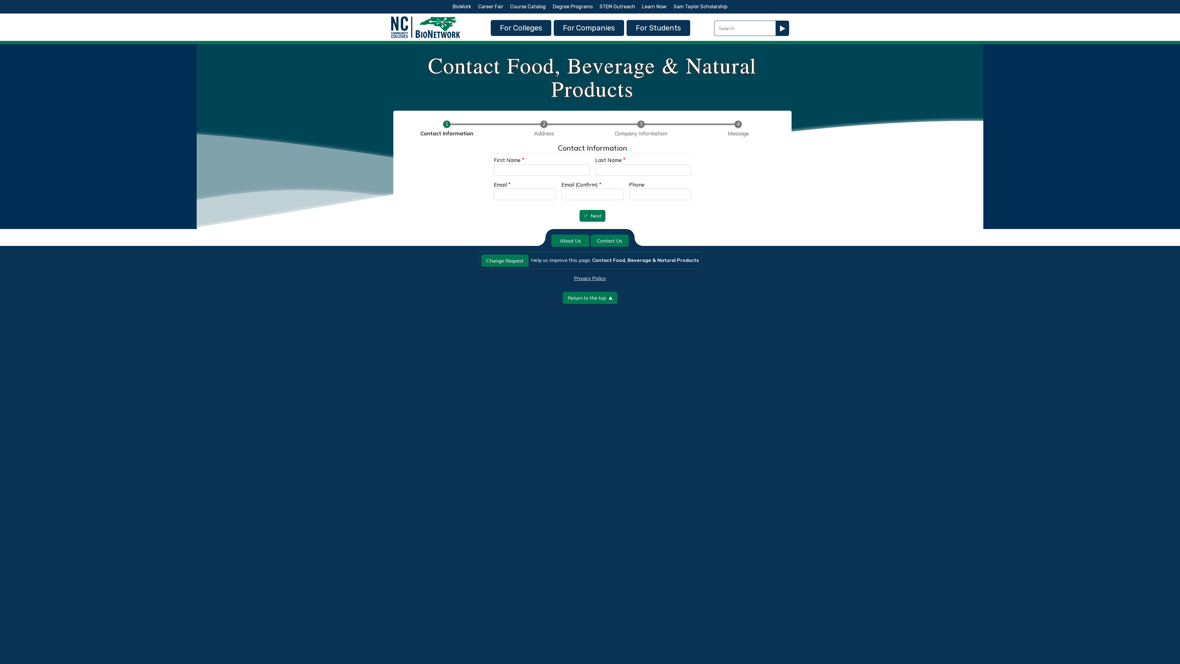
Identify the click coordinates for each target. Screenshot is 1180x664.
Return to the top (587, 298)
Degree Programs (573, 7)
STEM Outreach (617, 7)
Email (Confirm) (579, 184)
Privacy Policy (590, 278)
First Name (507, 160)
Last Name (608, 160)
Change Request (505, 261)
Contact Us (609, 241)
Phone (636, 184)
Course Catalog (528, 7)
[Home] (425, 18)
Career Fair (490, 7)
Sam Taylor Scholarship (700, 7)
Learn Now (654, 7)
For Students (658, 28)
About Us (570, 241)
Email (500, 184)
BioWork (462, 7)
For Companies (589, 28)
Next (596, 216)
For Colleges (521, 28)
